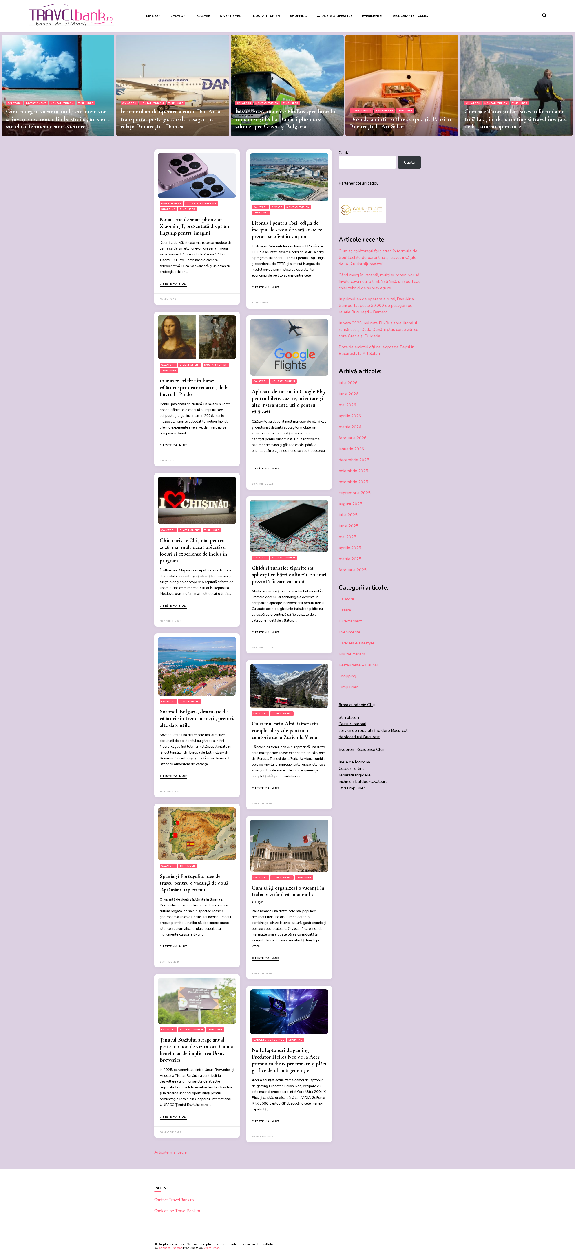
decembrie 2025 (354, 460)
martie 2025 (350, 559)
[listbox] (287, 84)
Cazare (203, 16)
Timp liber (152, 16)
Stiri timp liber (352, 788)
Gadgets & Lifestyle (334, 16)
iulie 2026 (348, 383)
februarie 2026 (353, 438)
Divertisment (231, 16)
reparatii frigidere (355, 775)
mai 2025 (347, 537)
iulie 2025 (348, 515)
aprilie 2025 (350, 548)
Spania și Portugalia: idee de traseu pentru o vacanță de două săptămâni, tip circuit (194, 883)
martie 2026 (350, 427)
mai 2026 (347, 405)
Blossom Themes (170, 1248)
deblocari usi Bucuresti (359, 737)
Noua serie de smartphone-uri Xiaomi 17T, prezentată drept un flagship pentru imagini (194, 226)
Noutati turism (266, 16)
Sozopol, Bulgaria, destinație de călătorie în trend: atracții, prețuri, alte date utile (197, 718)
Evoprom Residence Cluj (361, 749)
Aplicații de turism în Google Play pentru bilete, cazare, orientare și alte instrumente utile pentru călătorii (289, 401)
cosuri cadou (367, 183)
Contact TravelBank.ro (174, 1199)
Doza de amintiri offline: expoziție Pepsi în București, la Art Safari (285, 122)
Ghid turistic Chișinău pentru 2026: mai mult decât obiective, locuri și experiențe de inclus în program (193, 550)
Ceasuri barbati (352, 724)
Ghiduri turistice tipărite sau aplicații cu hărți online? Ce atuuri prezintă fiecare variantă (289, 575)
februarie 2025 (353, 570)
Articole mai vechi (170, 1152)
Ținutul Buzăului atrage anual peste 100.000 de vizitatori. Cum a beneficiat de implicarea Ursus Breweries (196, 1050)
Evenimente (372, 16)
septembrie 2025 (355, 493)
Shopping (298, 16)
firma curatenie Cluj (357, 705)
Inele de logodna (354, 762)
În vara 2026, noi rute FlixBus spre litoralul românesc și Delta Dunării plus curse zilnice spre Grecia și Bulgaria (171, 119)
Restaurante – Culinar (411, 16)
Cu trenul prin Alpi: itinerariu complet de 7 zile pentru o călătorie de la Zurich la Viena (285, 731)
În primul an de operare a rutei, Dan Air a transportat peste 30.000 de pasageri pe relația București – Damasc (56, 119)
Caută (344, 152)
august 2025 (350, 504)
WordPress (211, 1248)
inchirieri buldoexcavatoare (363, 781)
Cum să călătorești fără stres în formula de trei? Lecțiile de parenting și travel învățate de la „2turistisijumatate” (401, 119)
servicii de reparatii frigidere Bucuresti (373, 730)
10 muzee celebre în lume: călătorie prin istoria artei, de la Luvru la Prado (194, 388)
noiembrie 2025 (353, 471)
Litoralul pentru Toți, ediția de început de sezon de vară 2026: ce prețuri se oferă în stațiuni (287, 230)
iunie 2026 (348, 394)
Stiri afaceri (349, 717)
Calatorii (178, 16)
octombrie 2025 (353, 482)
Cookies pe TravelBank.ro (177, 1210)
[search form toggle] (544, 15)
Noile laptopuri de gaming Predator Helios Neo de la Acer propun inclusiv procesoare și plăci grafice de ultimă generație (289, 1060)
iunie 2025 (348, 526)
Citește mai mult (173, 284)
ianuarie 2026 (351, 449)
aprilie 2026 (350, 416)
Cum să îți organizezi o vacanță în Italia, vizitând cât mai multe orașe (288, 895)
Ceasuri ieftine (352, 768)
